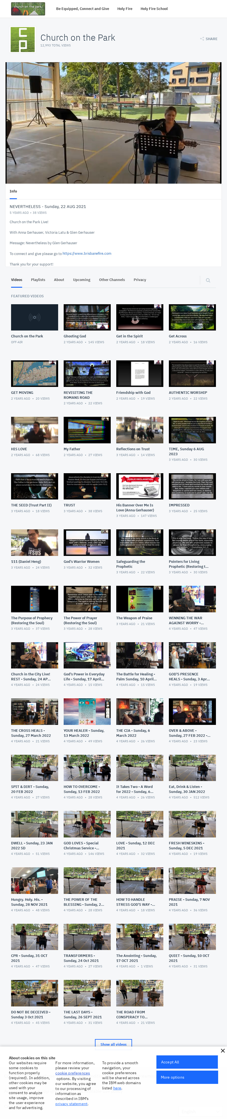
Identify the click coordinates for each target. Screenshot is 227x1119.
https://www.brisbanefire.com (87, 253)
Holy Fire (124, 8)
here (117, 1088)
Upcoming (81, 279)
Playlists (38, 279)
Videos (16, 279)
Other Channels (112, 279)
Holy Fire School (154, 8)
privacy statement (71, 1103)
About (59, 279)
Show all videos (113, 1044)
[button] (223, 1051)
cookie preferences (72, 1073)
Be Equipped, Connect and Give (82, 8)
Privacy (140, 279)
